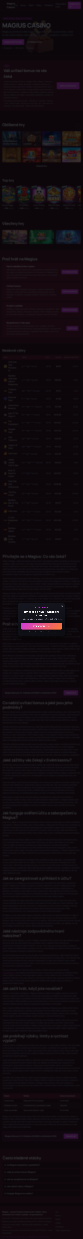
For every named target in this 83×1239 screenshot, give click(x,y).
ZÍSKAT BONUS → (41, 626)
